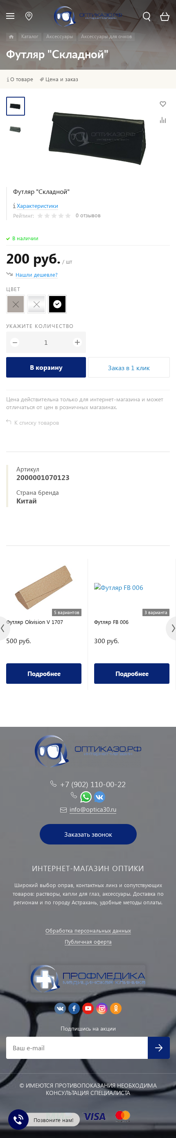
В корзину (46, 367)
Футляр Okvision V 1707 (34, 621)
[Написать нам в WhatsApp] (86, 795)
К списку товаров (36, 422)
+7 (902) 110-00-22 (93, 784)
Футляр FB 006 (111, 621)
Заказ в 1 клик (129, 367)
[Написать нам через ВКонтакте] (99, 795)
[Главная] (11, 37)
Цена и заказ (61, 79)
